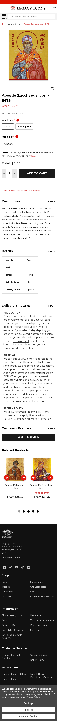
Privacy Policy (32, 696)
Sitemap (34, 630)
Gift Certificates (38, 587)
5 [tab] (38, 511)
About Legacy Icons (12, 615)
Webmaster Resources (42, 620)
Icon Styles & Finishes (13, 630)
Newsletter (36, 615)
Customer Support (11, 557)
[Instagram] (29, 567)
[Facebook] (4, 567)
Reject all (28, 709)
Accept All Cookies (29, 716)
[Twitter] (10, 567)
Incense (6, 587)
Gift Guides (7, 596)
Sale (32, 591)
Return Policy (11, 419)
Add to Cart (37, 173)
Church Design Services (42, 596)
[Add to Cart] (23, 478)
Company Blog (9, 625)
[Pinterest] (22, 567)
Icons (4, 582)
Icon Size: (9, 136)
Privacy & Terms (38, 625)
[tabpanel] (15, 482)
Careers (6, 620)
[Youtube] (16, 567)
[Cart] (54, 8)
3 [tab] (28, 511)
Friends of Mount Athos (14, 674)
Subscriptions (37, 582)
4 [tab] (33, 511)
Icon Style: (10, 120)
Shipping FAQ (21, 341)
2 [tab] (24, 511)
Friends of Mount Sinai (13, 679)
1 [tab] (19, 511)
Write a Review (9, 106)
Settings (28, 703)
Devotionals (8, 591)
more (32, 155)
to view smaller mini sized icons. (21, 190)
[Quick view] (7, 478)
